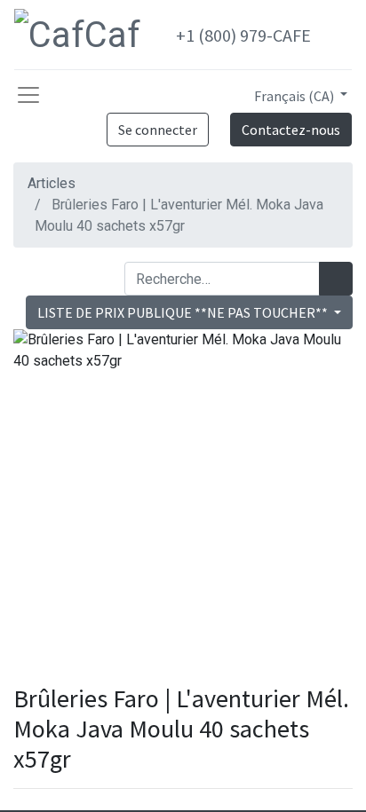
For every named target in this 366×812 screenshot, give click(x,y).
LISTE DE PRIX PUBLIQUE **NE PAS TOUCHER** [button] (183, 312)
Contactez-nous (291, 129)
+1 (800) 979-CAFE (243, 35)
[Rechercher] (336, 279)
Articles (52, 183)
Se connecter (157, 129)
